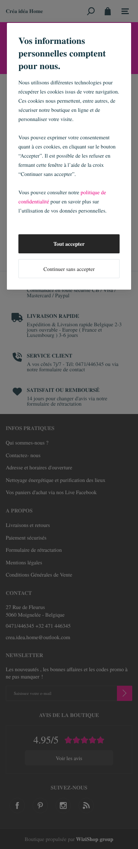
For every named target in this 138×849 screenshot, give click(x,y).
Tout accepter (68, 244)
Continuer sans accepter (69, 268)
